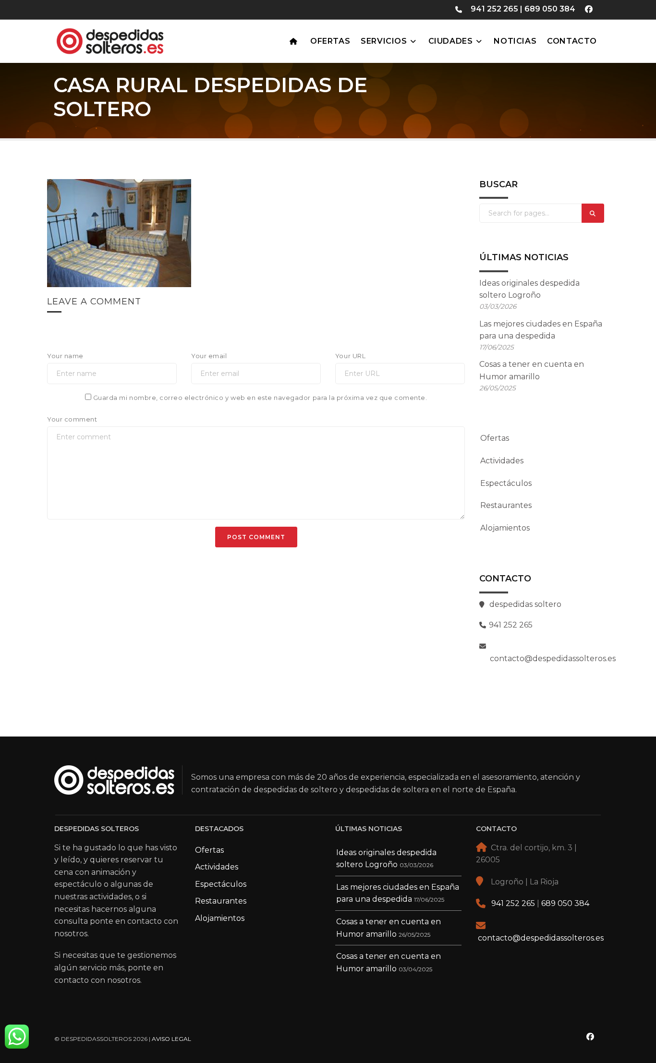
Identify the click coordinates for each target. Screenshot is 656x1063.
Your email (209, 356)
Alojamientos (505, 527)
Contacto (572, 41)
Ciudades (450, 41)
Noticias (515, 41)
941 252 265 (494, 8)
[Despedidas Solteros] (133, 39)
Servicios (384, 41)
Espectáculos (506, 483)
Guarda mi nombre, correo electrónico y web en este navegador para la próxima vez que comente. (260, 397)
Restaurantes (506, 505)
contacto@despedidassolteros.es (541, 937)
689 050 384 (549, 8)
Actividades (501, 460)
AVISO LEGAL (171, 1038)
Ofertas (330, 41)
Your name (65, 356)
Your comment (72, 419)
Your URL (350, 356)
